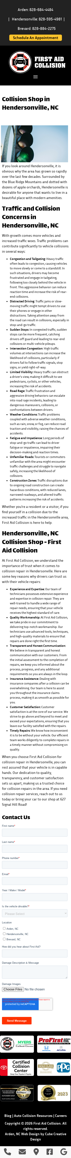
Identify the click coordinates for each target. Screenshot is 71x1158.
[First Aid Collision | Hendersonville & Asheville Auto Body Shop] (37, 62)
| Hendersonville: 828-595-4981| (36, 19)
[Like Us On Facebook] (50, 1153)
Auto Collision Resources (33, 1115)
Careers (61, 1115)
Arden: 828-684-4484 (35, 9)
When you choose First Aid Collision (29, 756)
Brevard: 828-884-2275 (37, 28)
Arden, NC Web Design (22, 1134)
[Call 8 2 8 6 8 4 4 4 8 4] (7, 1153)
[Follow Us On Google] (63, 1153)
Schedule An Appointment (35, 37)
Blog (7, 1115)
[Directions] (36, 1153)
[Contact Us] (22, 1153)
